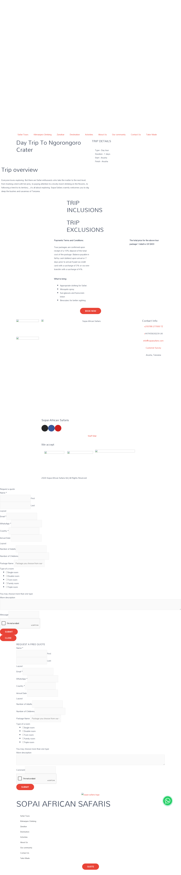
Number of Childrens (9, 556)
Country (4, 531)
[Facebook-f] (51, 428)
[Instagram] (44, 428)
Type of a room (7, 569)
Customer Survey (153, 348)
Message (4, 615)
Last (33, 506)
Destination (75, 134)
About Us (102, 134)
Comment (20, 770)
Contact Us (136, 134)
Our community (119, 134)
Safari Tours (23, 134)
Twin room (12, 580)
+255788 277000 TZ (153, 326)
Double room (13, 576)
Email (3, 516)
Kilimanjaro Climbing (43, 134)
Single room (13, 572)
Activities (89, 134)
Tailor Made (151, 134)
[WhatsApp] (167, 800)
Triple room (13, 587)
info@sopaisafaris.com (153, 341)
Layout (3, 511)
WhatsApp (5, 524)
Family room (13, 583)
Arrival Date (5, 538)
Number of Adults (8, 549)
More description (7, 597)
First (33, 498)
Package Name (7, 563)
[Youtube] (58, 428)
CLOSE (8, 638)
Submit (9, 632)
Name (3, 493)
